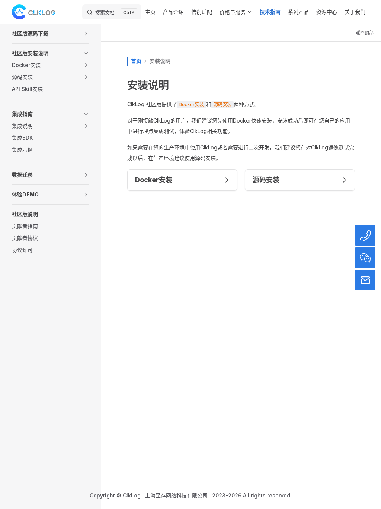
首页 (136, 61)
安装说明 (160, 61)
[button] (50, 33)
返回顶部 (365, 32)
